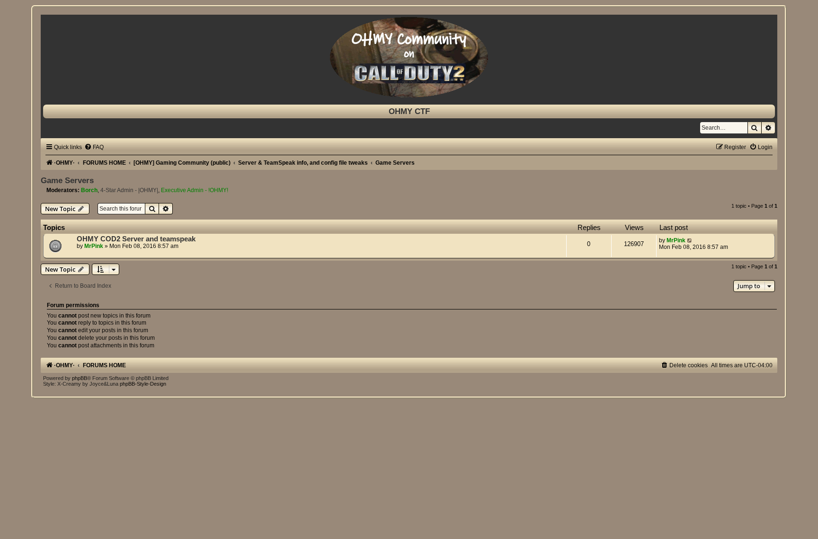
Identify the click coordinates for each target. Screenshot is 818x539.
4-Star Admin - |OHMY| (129, 190)
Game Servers (67, 180)
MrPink (93, 246)
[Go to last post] (690, 240)
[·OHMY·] (408, 57)
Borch (89, 190)
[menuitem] (94, 147)
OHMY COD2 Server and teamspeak (136, 239)
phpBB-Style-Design (143, 384)
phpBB (79, 378)
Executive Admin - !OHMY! (194, 190)
